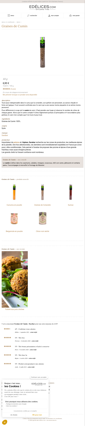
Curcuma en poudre (14, 205)
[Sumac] (70, 201)
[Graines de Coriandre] (42, 201)
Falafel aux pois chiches (14, 309)
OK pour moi (37, 415)
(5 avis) (13, 89)
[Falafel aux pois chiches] (15, 279)
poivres (16, 142)
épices (18, 22)
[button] (4, 422)
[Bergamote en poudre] (14, 227)
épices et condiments (8, 22)
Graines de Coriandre (42, 205)
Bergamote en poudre (14, 231)
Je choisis (13, 415)
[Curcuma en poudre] (14, 201)
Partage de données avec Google (16, 404)
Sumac (70, 205)
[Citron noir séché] (42, 227)
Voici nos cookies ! (11, 406)
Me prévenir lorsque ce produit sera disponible (20, 95)
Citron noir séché (42, 231)
